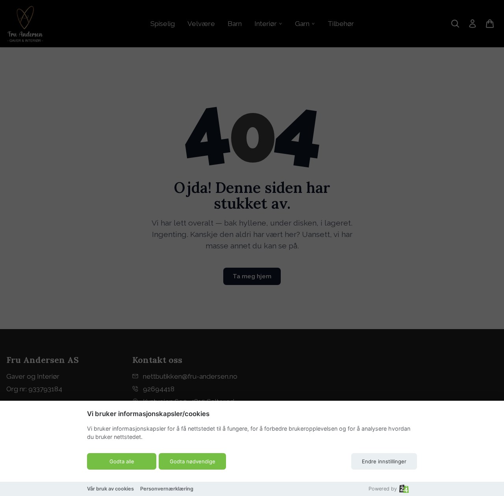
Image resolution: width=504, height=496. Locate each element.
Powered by (383, 489)
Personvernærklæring (166, 489)
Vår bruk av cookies (110, 489)
